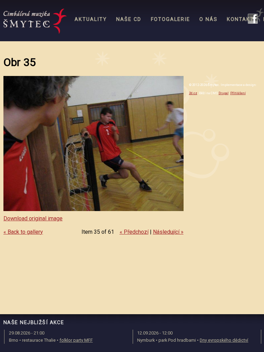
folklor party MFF (76, 340)
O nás (208, 19)
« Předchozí (134, 232)
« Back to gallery (23, 232)
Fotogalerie (170, 19)
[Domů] (35, 21)
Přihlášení (238, 93)
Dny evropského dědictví (224, 340)
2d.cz (193, 93)
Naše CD (128, 19)
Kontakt (240, 19)
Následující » (168, 232)
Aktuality (91, 19)
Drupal (224, 93)
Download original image (33, 218)
